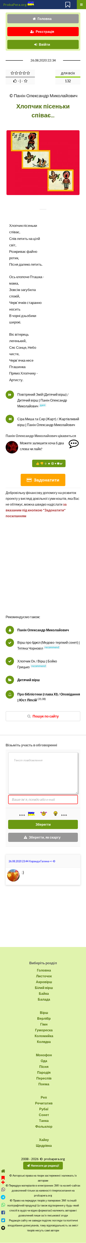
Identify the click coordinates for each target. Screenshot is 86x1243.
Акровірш (44, 982)
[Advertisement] (43, 571)
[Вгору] (3, 1228)
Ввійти (44, 44)
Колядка (44, 1042)
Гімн (44, 1024)
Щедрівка (44, 1145)
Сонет (44, 1115)
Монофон (44, 1055)
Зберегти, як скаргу (45, 837)
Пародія (44, 1072)
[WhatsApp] (3, 1205)
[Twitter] (3, 1220)
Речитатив (44, 1103)
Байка (44, 993)
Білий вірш (44, 988)
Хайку (44, 1140)
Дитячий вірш (28, 680)
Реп (44, 1097)
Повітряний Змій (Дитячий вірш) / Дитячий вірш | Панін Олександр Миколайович (42, 400)
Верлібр (44, 1018)
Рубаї (43, 1109)
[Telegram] (3, 1197)
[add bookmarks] (3, 1179)
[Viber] (3, 1189)
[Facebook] (3, 1212)
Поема (43, 1084)
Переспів (44, 1078)
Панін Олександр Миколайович (43, 630)
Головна (45, 19)
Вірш (44, 1013)
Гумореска (44, 1030)
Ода (44, 1061)
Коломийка (44, 1036)
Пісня (43, 1067)
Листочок (44, 976)
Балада (44, 999)
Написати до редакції (45, 1165)
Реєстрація (45, 31)
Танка (44, 1121)
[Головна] (3, 1171)
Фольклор (43, 1126)
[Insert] (31, 814)
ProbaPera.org (15, 4)
